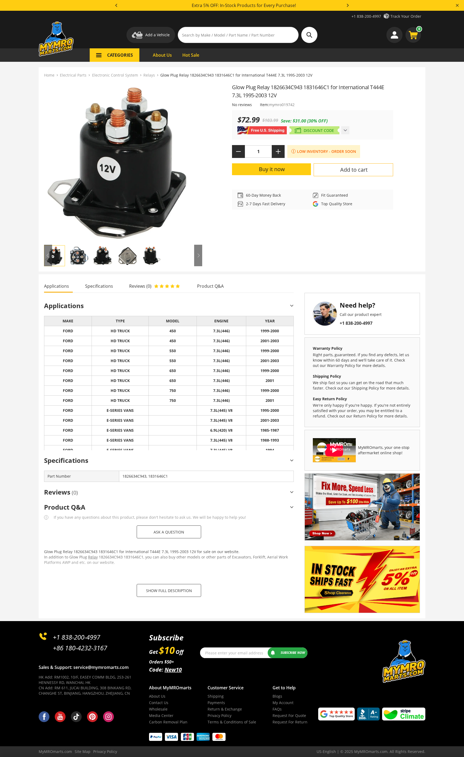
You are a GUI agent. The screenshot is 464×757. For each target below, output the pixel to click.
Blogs (277, 696)
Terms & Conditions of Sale (232, 721)
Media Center (161, 715)
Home (49, 75)
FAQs (277, 709)
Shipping (216, 696)
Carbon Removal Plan (168, 721)
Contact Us (158, 702)
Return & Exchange (225, 709)
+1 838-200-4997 (366, 16)
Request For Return (290, 721)
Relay (93, 557)
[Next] (347, 5)
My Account (283, 702)
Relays (149, 75)
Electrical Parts (73, 75)
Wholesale (158, 709)
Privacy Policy (219, 715)
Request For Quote (289, 715)
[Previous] (116, 5)
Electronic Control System (115, 75)
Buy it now (272, 169)
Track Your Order (405, 16)
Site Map (82, 751)
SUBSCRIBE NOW (293, 652)
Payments (216, 702)
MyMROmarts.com (55, 751)
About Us (157, 696)
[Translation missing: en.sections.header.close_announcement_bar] (457, 5)
